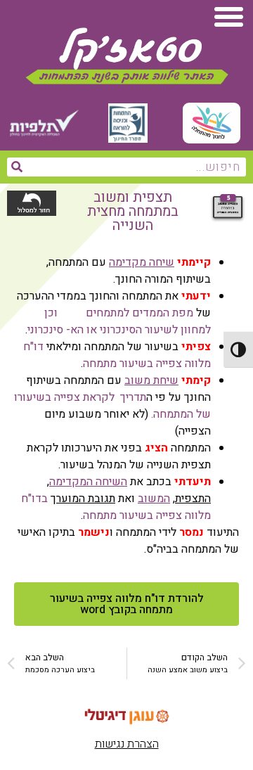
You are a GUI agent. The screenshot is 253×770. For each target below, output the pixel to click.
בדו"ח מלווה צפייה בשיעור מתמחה (116, 507)
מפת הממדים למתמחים (139, 312)
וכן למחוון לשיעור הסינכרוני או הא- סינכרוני (119, 321)
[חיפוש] (16, 167)
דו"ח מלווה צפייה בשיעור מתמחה (117, 355)
